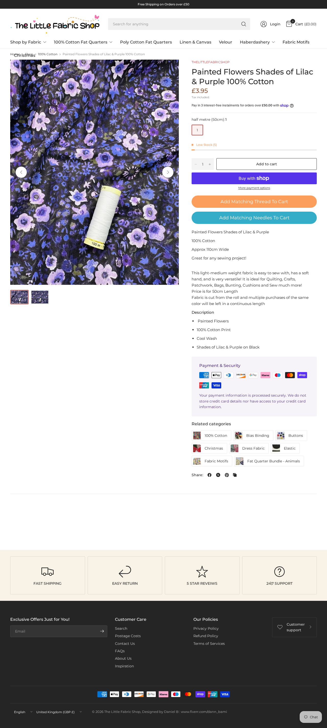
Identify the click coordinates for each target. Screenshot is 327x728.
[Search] (243, 24)
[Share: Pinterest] (227, 475)
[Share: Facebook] (209, 475)
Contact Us (125, 643)
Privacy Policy (206, 628)
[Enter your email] (102, 631)
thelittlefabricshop (211, 62)
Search (121, 628)
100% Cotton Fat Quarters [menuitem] (80, 42)
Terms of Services (209, 643)
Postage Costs (128, 636)
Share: (197, 475)
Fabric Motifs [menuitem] (296, 42)
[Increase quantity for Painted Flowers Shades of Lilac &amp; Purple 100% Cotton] (210, 164)
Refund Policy (205, 636)
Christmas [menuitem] (24, 55)
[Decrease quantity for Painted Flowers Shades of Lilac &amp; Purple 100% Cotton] (196, 164)
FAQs (120, 651)
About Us (123, 658)
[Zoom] (169, 69)
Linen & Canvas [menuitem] (195, 42)
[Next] (168, 172)
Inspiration (124, 666)
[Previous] (21, 172)
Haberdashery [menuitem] (255, 42)
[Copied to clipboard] (234, 475)
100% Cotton (47, 54)
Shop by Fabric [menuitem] (25, 42)
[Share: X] (218, 475)
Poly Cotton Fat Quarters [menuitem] (146, 42)
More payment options (254, 188)
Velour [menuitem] (225, 42)
